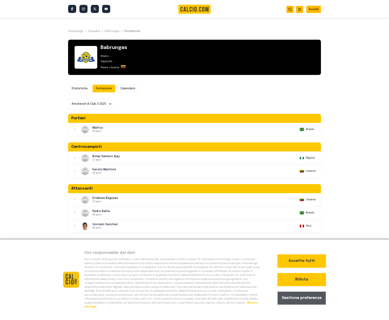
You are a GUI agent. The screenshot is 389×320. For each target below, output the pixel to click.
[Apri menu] (299, 9)
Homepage (75, 31)
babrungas (112, 31)
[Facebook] (72, 9)
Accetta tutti (302, 261)
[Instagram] (83, 9)
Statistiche (80, 88)
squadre (94, 31)
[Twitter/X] (95, 9)
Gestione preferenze (302, 298)
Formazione (104, 88)
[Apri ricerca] (290, 9)
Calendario (127, 88)
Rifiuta (301, 279)
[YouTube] (106, 9)
